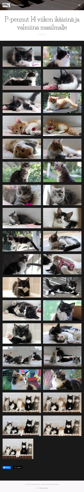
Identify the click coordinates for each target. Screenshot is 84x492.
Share (8, 467)
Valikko (79, 5)
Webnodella (44, 488)
